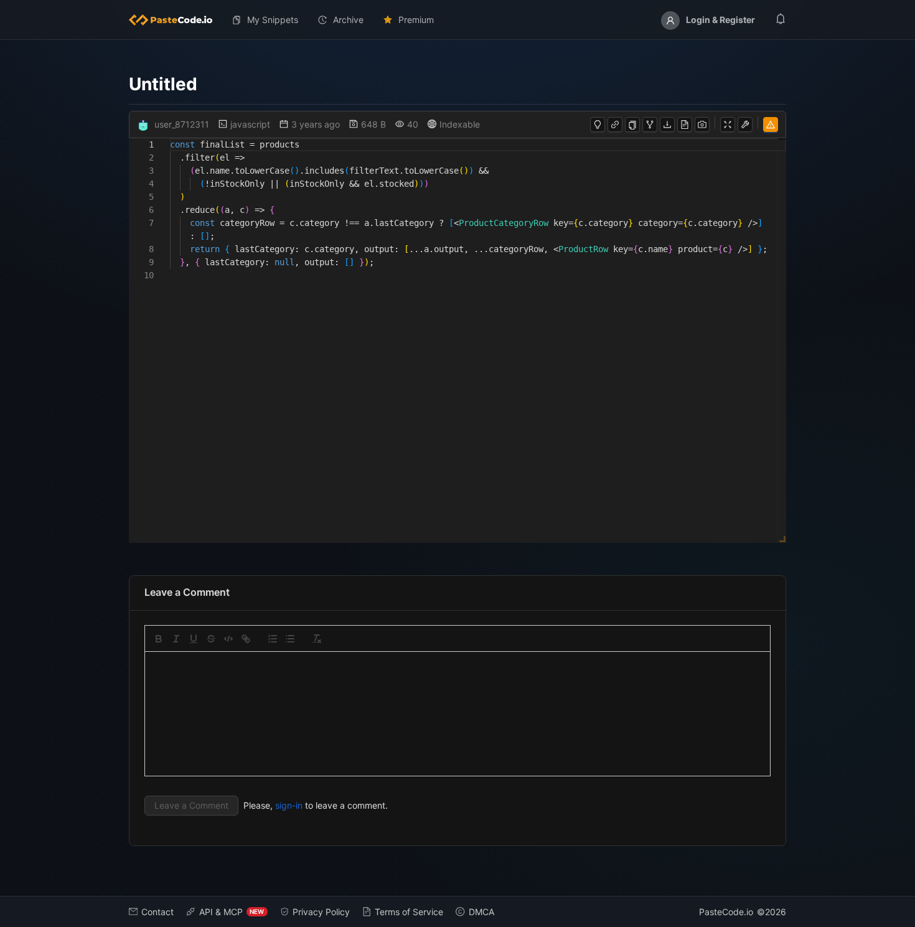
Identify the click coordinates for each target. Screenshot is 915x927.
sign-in (289, 805)
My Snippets (272, 19)
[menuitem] (175, 20)
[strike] (211, 638)
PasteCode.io (726, 911)
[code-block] (228, 638)
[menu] (458, 20)
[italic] (176, 638)
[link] (246, 638)
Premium (416, 19)
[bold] (158, 638)
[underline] (193, 638)
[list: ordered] (272, 638)
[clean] (317, 638)
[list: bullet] (290, 638)
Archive (348, 19)
